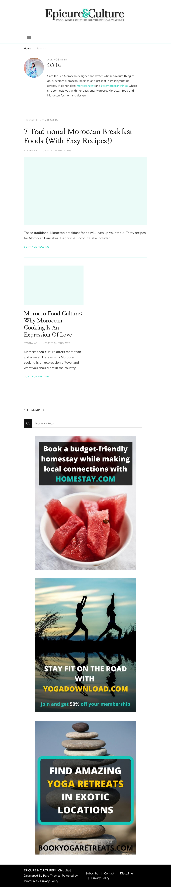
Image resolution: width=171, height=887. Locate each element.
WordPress (31, 881)
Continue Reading (36, 246)
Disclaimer (127, 873)
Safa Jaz (32, 150)
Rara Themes (51, 876)
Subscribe (92, 873)
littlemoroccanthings (114, 86)
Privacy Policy (49, 881)
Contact (109, 873)
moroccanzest (85, 86)
